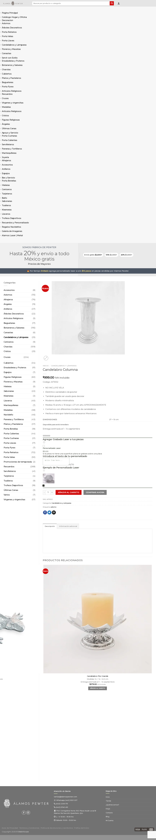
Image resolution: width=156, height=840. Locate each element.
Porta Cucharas (9, 136)
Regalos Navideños (11, 227)
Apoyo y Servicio (10, 133)
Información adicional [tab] (68, 526)
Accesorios (7, 165)
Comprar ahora (95, 492)
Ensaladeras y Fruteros (13, 61)
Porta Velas (7, 36)
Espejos (6, 173)
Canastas (6, 53)
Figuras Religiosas (11, 120)
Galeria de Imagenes (12, 231)
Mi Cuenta (109, 820)
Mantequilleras (9, 153)
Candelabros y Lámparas (14, 45)
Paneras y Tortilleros (12, 149)
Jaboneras (7, 201)
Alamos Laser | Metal (12, 235)
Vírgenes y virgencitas (12, 103)
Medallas (6, 107)
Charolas (6, 69)
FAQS (108, 809)
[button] (118, 3)
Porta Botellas (9, 181)
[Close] (4, 240)
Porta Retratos (9, 32)
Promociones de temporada (18, 462)
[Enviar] (112, 3)
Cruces (5, 98)
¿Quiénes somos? (112, 805)
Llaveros (6, 214)
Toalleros (6, 205)
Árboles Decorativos (12, 27)
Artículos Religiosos (11, 91)
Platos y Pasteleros (11, 78)
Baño (4, 198)
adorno (53, 507)
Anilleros (6, 169)
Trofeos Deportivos (11, 218)
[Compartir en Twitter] (49, 512)
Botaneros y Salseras (12, 65)
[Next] (51, 356)
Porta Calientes (9, 140)
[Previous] (44, 773)
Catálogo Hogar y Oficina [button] (14, 17)
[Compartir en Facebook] (45, 512)
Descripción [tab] (50, 526)
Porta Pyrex (8, 86)
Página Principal (10, 13)
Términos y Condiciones (29, 828)
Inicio (46, 366)
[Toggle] (31, 356)
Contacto (109, 813)
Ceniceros (7, 189)
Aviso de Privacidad (10, 828)
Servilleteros (8, 144)
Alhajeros (6, 160)
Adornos (6, 23)
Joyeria (5, 157)
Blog (107, 817)
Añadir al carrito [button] (97, 688)
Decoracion (7, 20)
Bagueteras (7, 82)
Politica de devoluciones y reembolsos (57, 828)
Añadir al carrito (68, 492)
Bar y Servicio (8, 178)
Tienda (108, 801)
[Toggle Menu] (4, 9)
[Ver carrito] (123, 4)
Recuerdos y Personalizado (15, 222)
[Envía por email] (54, 512)
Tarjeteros (7, 194)
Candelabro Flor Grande (97, 676)
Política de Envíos (81, 828)
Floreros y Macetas (11, 49)
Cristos (5, 115)
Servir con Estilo (10, 58)
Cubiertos (7, 74)
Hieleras (6, 185)
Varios (7, 495)
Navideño (8, 415)
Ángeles (6, 124)
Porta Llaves (8, 40)
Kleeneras (7, 210)
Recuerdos (7, 94)
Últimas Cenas (9, 128)
